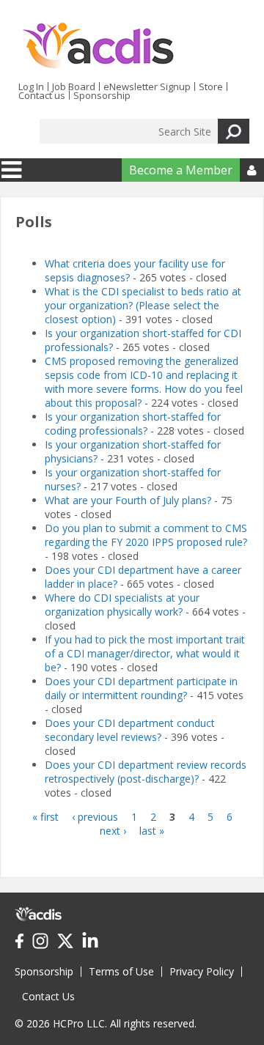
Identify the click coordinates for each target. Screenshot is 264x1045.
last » (151, 831)
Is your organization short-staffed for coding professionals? (133, 423)
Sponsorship (102, 95)
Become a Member (180, 170)
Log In (31, 86)
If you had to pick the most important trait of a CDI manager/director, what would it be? (145, 653)
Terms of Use (121, 971)
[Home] (98, 46)
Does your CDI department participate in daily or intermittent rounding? (141, 688)
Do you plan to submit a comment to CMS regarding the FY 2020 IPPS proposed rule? (146, 535)
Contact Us (48, 996)
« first (45, 817)
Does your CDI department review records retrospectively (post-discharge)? (145, 772)
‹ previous (95, 817)
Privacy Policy (201, 971)
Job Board (73, 86)
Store (211, 86)
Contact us (41, 95)
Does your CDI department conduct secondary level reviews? (130, 730)
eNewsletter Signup (147, 86)
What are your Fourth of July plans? (129, 500)
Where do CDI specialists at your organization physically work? (122, 604)
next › (113, 831)
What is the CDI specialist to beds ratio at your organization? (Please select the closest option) (143, 305)
